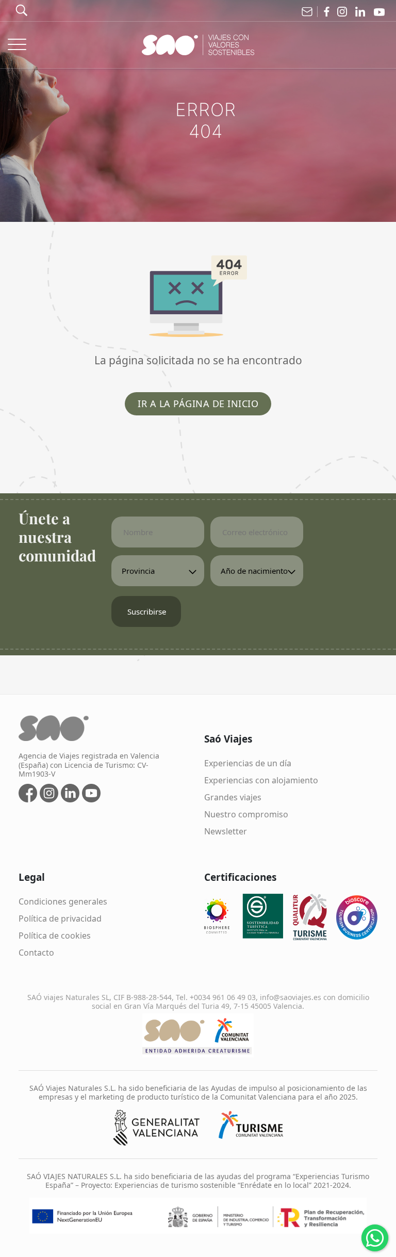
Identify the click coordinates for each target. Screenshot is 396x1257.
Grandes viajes (232, 797)
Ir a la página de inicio (198, 403)
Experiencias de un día (247, 763)
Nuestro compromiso (246, 814)
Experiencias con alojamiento (261, 780)
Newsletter (225, 831)
